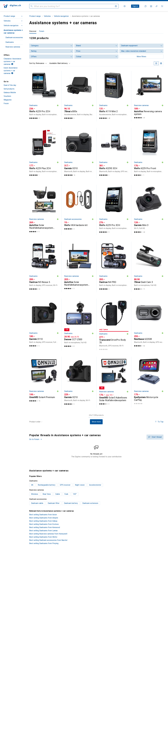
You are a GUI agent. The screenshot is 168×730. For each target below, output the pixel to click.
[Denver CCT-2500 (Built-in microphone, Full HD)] (78, 324)
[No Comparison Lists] (151, 6)
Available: (53, 63)
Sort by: (32, 63)
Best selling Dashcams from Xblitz (43, 537)
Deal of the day (10, 85)
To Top (160, 422)
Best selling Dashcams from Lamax (43, 530)
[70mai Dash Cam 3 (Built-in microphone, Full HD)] (148, 267)
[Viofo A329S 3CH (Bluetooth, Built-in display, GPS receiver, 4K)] (113, 153)
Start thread (157, 437)
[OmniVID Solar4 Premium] (44, 382)
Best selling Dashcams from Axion (43, 515)
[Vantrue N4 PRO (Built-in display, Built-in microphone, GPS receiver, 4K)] (113, 267)
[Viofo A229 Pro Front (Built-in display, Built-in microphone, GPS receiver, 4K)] (148, 153)
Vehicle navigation (11, 25)
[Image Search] (116, 6)
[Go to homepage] (12, 6)
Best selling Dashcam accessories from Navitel (48, 540)
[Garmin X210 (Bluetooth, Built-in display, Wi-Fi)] (78, 382)
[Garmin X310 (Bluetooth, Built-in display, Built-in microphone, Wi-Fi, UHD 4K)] (78, 153)
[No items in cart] (162, 6)
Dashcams (9, 42)
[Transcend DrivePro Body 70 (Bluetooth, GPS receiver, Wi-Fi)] (113, 324)
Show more (96, 422)
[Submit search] (31, 6)
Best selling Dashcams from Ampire (43, 518)
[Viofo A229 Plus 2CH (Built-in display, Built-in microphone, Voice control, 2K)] (44, 153)
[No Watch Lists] (156, 6)
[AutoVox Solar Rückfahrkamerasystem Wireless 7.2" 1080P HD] (44, 210)
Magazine (8, 100)
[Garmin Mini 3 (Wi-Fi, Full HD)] (148, 210)
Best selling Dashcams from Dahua (43, 521)
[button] (58, 105)
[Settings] (124, 6)
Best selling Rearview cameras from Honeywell (48, 534)
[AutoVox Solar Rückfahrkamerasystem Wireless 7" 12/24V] (78, 267)
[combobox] (41, 63)
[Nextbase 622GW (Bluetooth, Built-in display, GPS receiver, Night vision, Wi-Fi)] (148, 324)
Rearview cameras (12, 47)
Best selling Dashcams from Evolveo (44, 524)
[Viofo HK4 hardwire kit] (78, 210)
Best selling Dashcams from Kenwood (44, 527)
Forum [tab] (41, 31)
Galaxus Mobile (10, 92)
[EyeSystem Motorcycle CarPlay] (148, 382)
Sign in (135, 6)
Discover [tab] (32, 31)
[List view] (161, 63)
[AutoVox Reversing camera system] (148, 96)
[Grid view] (156, 63)
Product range (9, 16)
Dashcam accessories (14, 37)
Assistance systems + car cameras (13, 31)
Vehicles (7, 21)
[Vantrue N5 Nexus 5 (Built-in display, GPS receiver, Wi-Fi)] (44, 267)
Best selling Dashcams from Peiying (43, 543)
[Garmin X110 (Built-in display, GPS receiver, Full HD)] (44, 324)
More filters (141, 56)
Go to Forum (34, 439)
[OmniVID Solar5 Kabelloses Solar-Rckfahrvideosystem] (113, 382)
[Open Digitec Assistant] (145, 6)
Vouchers (7, 96)
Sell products (9, 89)
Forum (6, 103)
